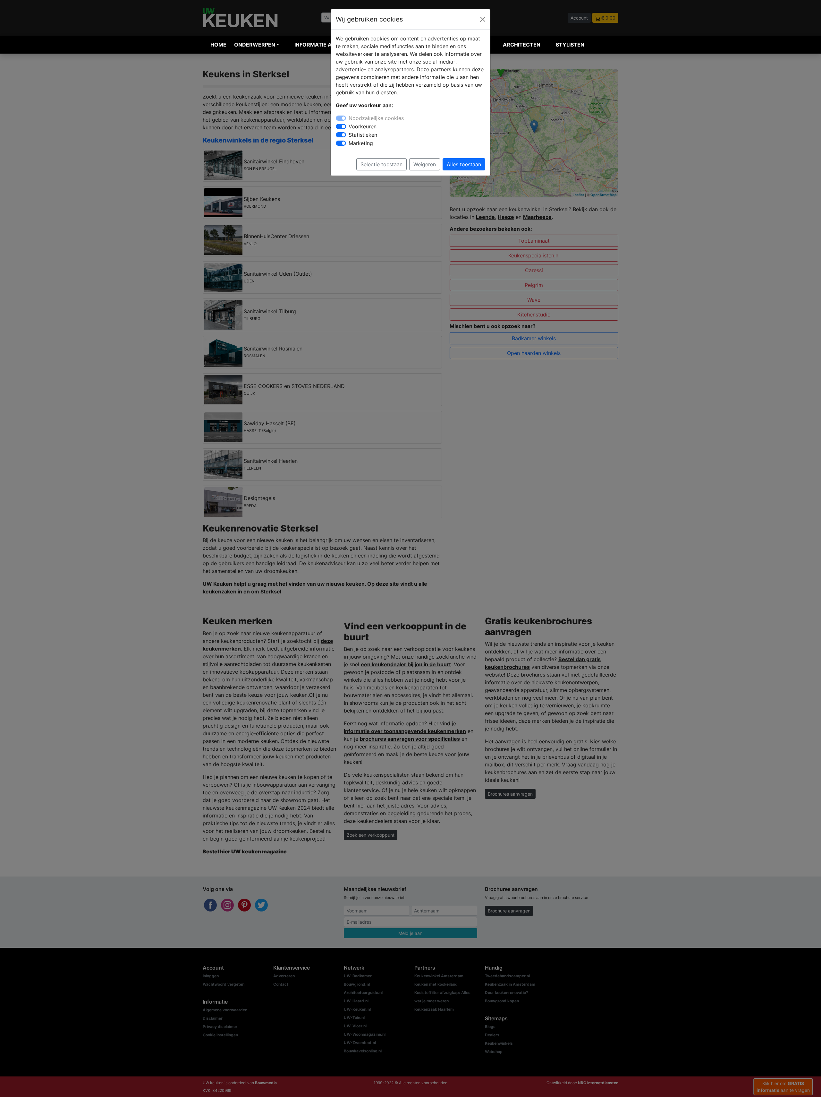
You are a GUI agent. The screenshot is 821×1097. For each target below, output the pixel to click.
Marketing (361, 143)
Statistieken (363, 135)
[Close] (483, 19)
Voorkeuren (363, 126)
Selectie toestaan (381, 164)
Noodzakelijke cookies (376, 118)
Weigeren (424, 164)
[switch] (341, 126)
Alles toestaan (464, 164)
